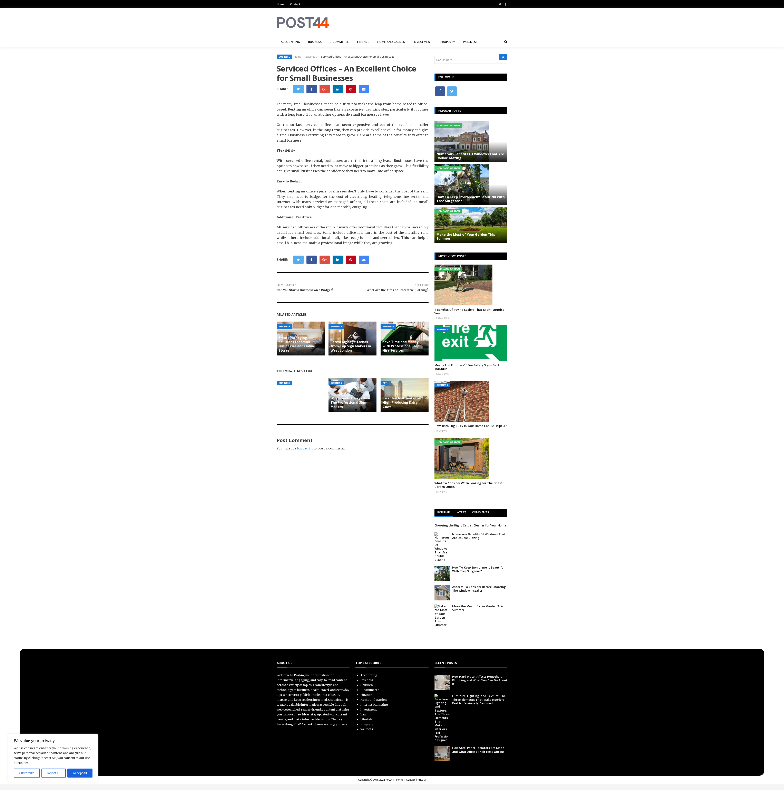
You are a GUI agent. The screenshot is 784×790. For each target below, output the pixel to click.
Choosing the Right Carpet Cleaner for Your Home (470, 525)
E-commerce (339, 42)
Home (280, 4)
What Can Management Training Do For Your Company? (298, 368)
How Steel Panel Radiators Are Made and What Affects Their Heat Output (478, 749)
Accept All (80, 773)
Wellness (470, 42)
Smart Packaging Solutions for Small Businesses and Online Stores (297, 344)
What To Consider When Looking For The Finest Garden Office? (468, 485)
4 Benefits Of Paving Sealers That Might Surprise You (469, 311)
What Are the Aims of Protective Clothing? (398, 290)
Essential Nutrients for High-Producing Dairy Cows (401, 402)
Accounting (290, 42)
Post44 (390, 779)
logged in (305, 448)
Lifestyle (366, 719)
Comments (480, 512)
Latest (461, 512)
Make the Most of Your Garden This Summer (466, 236)
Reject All (53, 773)
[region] (53, 758)
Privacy (422, 779)
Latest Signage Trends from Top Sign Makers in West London (351, 346)
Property (447, 42)
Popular (443, 512)
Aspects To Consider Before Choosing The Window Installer (479, 588)
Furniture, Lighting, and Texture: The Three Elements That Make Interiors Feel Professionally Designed (479, 699)
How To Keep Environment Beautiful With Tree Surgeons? (471, 199)
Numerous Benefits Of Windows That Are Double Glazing (470, 156)
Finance (363, 42)
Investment (422, 42)
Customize (26, 773)
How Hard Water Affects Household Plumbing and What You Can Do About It (479, 680)
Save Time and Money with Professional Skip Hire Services (401, 346)
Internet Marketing (374, 704)
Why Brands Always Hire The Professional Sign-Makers (350, 402)
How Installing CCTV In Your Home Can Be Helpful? (470, 426)
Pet (385, 382)
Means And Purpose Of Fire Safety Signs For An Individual (467, 367)
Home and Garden (391, 42)
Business (315, 42)
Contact (295, 4)
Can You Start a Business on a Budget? (305, 290)
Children (366, 685)
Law (363, 714)
